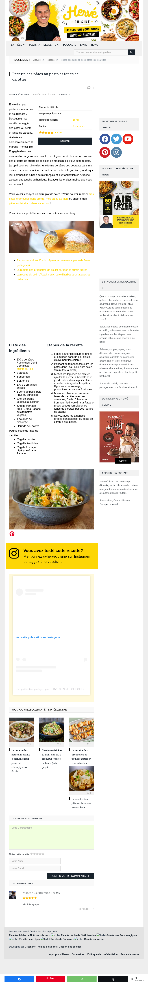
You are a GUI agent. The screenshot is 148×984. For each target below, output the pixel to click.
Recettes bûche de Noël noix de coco (29, 935)
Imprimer (65, 141)
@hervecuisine (55, 556)
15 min (76, 120)
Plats (33, 45)
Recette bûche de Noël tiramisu (78, 935)
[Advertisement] (51, 312)
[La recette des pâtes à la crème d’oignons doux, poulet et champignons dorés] (21, 730)
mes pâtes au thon (57, 198)
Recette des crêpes (29, 939)
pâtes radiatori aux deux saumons (29, 203)
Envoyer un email (108, 504)
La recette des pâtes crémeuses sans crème (81, 803)
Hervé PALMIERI (21, 94)
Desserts (49, 45)
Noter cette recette (19, 854)
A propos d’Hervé (59, 954)
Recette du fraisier (94, 939)
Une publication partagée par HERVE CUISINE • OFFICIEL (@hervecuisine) (59, 689)
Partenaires (78, 954)
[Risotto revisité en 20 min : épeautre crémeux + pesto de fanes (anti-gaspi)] (51, 730)
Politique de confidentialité (102, 954)
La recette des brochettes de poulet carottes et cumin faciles (52, 269)
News (94, 45)
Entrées (16, 45)
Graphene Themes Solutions (41, 946)
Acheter (123, 460)
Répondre (85, 909)
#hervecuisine (51, 562)
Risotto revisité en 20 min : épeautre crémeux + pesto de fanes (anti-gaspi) (52, 759)
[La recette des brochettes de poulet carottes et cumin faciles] (81, 730)
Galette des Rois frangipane (121, 935)
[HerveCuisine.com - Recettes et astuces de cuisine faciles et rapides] (74, 20)
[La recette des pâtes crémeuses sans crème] (81, 778)
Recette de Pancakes (62, 939)
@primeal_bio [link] (25, 368)
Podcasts (69, 45)
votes (58, 132)
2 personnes (79, 126)
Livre (83, 45)
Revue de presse (130, 954)
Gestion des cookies (70, 946)
